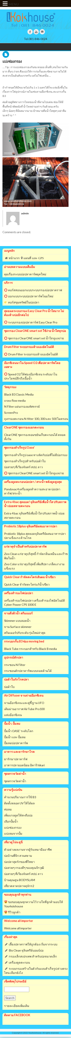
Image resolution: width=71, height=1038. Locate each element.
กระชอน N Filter (14, 665)
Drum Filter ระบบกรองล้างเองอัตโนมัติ (33, 354)
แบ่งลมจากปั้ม (13, 833)
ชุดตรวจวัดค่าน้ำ (15, 781)
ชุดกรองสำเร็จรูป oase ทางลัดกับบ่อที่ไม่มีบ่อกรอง (35, 455)
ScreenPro (11, 412)
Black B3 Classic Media (19, 394)
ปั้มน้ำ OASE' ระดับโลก (18, 731)
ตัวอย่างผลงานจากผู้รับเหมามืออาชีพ (28, 849)
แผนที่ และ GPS (33, 258)
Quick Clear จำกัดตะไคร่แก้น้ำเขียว (27, 584)
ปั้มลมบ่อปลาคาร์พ (16, 743)
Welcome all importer (18, 928)
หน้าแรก (14, 258)
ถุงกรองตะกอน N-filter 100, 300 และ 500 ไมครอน (36, 419)
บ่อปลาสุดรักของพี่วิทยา (19, 862)
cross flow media (15, 400)
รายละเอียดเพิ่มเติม (16, 1006)
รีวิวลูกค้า (14, 912)
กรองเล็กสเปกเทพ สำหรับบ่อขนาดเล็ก (33, 956)
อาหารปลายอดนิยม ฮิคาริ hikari (24, 765)
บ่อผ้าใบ (9, 687)
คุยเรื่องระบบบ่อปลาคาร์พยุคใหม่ (25, 274)
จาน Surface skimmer (18, 627)
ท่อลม (8, 809)
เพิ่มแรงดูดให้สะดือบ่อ (18, 815)
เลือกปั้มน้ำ (11, 821)
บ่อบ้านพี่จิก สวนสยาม (18, 855)
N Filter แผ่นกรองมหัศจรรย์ (22, 406)
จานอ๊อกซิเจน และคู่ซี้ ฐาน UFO (24, 703)
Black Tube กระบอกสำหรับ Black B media (30, 649)
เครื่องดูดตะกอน (19, 962)
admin (25, 213)
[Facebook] (30, 31)
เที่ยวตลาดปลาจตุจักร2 (19, 886)
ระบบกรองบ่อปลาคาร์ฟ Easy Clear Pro (32, 322)
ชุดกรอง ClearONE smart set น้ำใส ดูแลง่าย (36, 338)
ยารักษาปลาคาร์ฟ (15, 759)
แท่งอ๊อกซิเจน (13, 715)
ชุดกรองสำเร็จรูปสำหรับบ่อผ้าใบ (25, 461)
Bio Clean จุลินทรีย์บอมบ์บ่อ (26, 950)
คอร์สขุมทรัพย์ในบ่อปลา (23, 302)
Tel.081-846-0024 (35, 39)
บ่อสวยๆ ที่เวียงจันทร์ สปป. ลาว (23, 467)
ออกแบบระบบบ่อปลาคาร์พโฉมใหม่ (30, 296)
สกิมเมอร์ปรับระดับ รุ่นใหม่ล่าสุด (24, 633)
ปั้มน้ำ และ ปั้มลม (15, 737)
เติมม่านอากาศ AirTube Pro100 (24, 709)
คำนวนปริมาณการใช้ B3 (20, 797)
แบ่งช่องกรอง (12, 61)
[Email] (42, 31)
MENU (14, 4)
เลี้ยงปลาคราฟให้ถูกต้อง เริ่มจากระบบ (33, 944)
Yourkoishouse (35, 1033)
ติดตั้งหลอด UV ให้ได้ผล (19, 803)
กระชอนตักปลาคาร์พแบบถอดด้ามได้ (28, 671)
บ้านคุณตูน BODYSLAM (19, 880)
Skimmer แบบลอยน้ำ (17, 620)
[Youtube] (36, 31)
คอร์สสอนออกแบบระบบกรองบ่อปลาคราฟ (35, 290)
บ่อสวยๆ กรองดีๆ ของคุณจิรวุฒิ (24, 867)
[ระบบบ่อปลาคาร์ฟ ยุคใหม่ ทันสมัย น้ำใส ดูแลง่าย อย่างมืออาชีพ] (35, 19)
